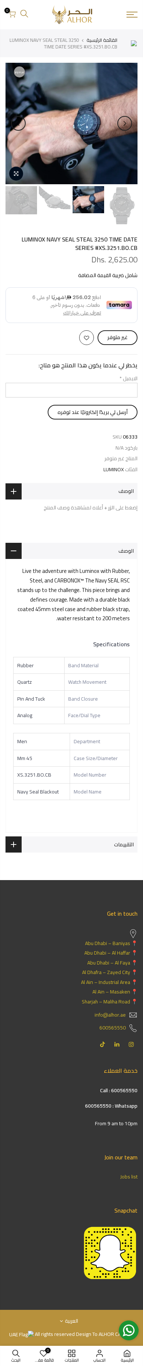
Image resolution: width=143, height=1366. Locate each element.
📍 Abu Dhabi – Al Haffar (111, 953)
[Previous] (124, 123)
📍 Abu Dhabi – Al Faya (112, 962)
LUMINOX (113, 469)
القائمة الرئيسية (102, 40)
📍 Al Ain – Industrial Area (109, 982)
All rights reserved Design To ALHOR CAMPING (85, 1334)
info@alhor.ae (110, 1015)
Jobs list (129, 1176)
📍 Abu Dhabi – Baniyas (111, 943)
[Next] (18, 123)
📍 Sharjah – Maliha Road (110, 1001)
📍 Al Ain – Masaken (115, 991)
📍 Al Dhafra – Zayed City (110, 972)
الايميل (129, 378)
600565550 (112, 1027)
